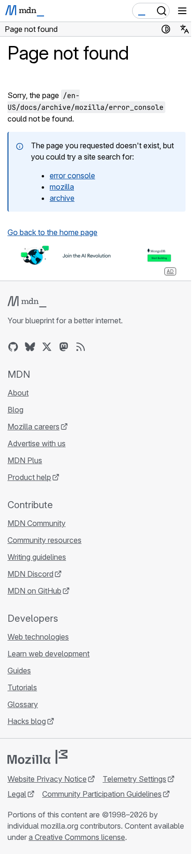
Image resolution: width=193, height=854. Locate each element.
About (18, 392)
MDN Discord (30, 574)
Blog (15, 409)
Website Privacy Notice (47, 779)
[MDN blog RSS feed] (80, 346)
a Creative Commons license (77, 837)
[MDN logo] (26, 301)
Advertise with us (36, 443)
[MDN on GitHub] (13, 346)
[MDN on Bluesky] (30, 346)
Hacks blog (26, 721)
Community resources (44, 540)
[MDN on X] (46, 346)
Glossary (22, 704)
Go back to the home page (52, 232)
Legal (16, 794)
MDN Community (36, 523)
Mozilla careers (33, 426)
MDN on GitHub (34, 590)
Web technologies (38, 636)
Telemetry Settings (134, 779)
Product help (29, 477)
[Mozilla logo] (37, 757)
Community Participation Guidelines (102, 794)
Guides (19, 670)
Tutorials (22, 687)
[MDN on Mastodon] (63, 346)
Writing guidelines (36, 557)
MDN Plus (24, 460)
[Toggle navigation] (182, 11)
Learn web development (48, 653)
